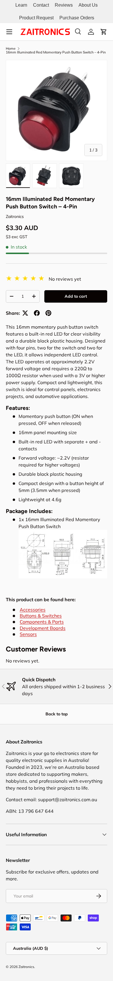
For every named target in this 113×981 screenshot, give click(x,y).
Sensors (28, 634)
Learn (21, 5)
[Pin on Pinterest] (48, 313)
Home (11, 48)
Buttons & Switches (41, 616)
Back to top (56, 714)
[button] (103, 31)
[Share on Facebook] (37, 313)
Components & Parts (42, 622)
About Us (88, 5)
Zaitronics (15, 216)
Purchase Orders (76, 17)
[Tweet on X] (25, 313)
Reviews (64, 5)
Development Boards (42, 628)
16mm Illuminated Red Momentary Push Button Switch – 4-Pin (56, 52)
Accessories (32, 609)
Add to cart (76, 296)
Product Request (36, 17)
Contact (41, 5)
